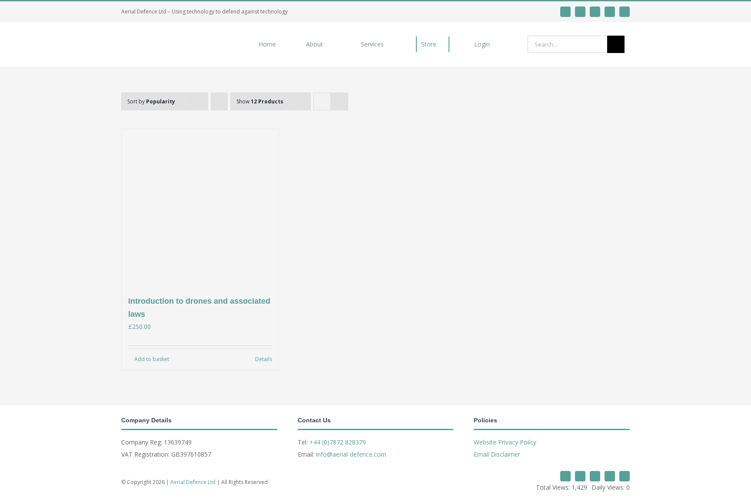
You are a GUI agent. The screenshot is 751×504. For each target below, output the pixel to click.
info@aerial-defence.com (351, 454)
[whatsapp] (595, 12)
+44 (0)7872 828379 (337, 442)
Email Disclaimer (497, 454)
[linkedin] (580, 12)
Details (263, 359)
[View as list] (339, 101)
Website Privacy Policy (505, 442)
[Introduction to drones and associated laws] (200, 207)
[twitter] (565, 12)
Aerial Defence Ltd (193, 482)
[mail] (610, 12)
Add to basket (151, 359)
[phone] (624, 12)
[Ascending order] (219, 101)
